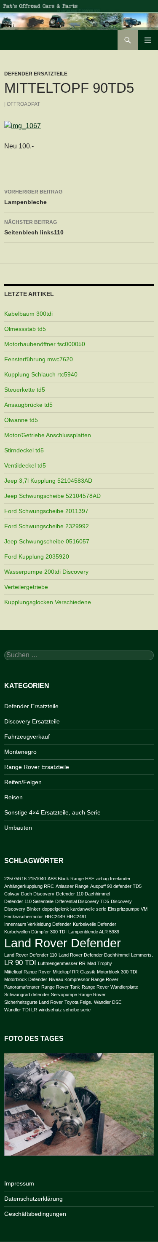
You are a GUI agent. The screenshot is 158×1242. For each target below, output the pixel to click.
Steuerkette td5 (24, 389)
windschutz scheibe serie (65, 1009)
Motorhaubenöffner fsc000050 (44, 344)
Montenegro (20, 751)
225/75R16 (15, 878)
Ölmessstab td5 (25, 328)
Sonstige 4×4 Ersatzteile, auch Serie (52, 812)
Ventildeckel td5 (25, 465)
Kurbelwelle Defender (94, 924)
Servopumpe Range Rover (78, 994)
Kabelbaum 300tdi (28, 313)
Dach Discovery (37, 893)
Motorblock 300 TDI (117, 971)
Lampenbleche (33, 197)
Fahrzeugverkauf (27, 736)
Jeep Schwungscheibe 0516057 (46, 541)
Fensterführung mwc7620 (38, 359)
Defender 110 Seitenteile (29, 901)
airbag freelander (113, 878)
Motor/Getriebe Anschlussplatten (47, 435)
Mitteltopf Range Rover (27, 971)
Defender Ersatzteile (35, 74)
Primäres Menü (148, 40)
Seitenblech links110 (34, 227)
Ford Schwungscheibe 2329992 (46, 526)
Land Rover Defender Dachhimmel (94, 954)
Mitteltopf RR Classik (74, 971)
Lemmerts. (142, 954)
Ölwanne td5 (21, 420)
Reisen (13, 797)
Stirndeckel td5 (24, 450)
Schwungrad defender (26, 994)
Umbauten (18, 827)
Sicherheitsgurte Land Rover (33, 1002)
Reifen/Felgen (23, 782)
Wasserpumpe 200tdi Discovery (46, 571)
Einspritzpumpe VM (127, 908)
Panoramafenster (22, 986)
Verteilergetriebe (26, 586)
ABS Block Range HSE (71, 878)
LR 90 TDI (20, 963)
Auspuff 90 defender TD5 (116, 886)
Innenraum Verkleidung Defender (37, 924)
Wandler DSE (107, 1002)
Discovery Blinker (22, 908)
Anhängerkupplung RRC (29, 886)
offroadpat (23, 104)
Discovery (121, 901)
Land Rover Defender (62, 943)
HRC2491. (77, 916)
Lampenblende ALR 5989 (93, 931)
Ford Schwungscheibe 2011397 (46, 511)
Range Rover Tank (60, 986)
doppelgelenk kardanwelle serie (74, 908)
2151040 (37, 878)
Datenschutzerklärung (33, 1198)
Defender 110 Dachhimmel (83, 893)
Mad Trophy (99, 963)
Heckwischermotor (23, 916)
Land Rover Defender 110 (30, 954)
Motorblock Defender (25, 979)
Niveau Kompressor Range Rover (83, 979)
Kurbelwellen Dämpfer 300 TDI (35, 931)
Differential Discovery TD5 (82, 901)
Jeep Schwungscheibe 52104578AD (52, 495)
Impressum (19, 1183)
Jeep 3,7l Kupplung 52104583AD (48, 480)
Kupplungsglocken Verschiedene (47, 602)
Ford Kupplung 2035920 (36, 556)
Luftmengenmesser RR (62, 963)
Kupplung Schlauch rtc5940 (41, 374)
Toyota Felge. (78, 1002)
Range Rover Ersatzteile (36, 766)
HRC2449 (55, 916)
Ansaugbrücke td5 (28, 404)
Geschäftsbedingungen (35, 1213)
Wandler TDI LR (20, 1009)
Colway (11, 893)
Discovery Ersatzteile (32, 721)
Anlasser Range (72, 886)
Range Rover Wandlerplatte (110, 986)
